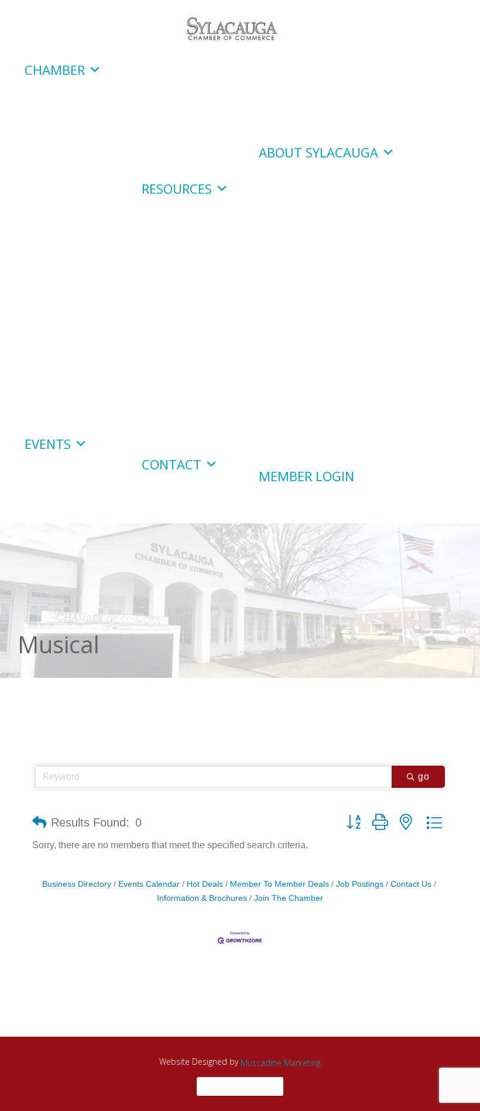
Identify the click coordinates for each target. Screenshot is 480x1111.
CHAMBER (55, 69)
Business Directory (76, 884)
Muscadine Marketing (281, 1062)
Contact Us (410, 884)
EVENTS (48, 443)
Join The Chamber (288, 898)
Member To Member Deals (279, 884)
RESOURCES (177, 188)
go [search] (424, 776)
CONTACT (171, 464)
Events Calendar (149, 884)
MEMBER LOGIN (306, 476)
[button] (39, 822)
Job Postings (359, 884)
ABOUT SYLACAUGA (318, 152)
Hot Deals (205, 884)
